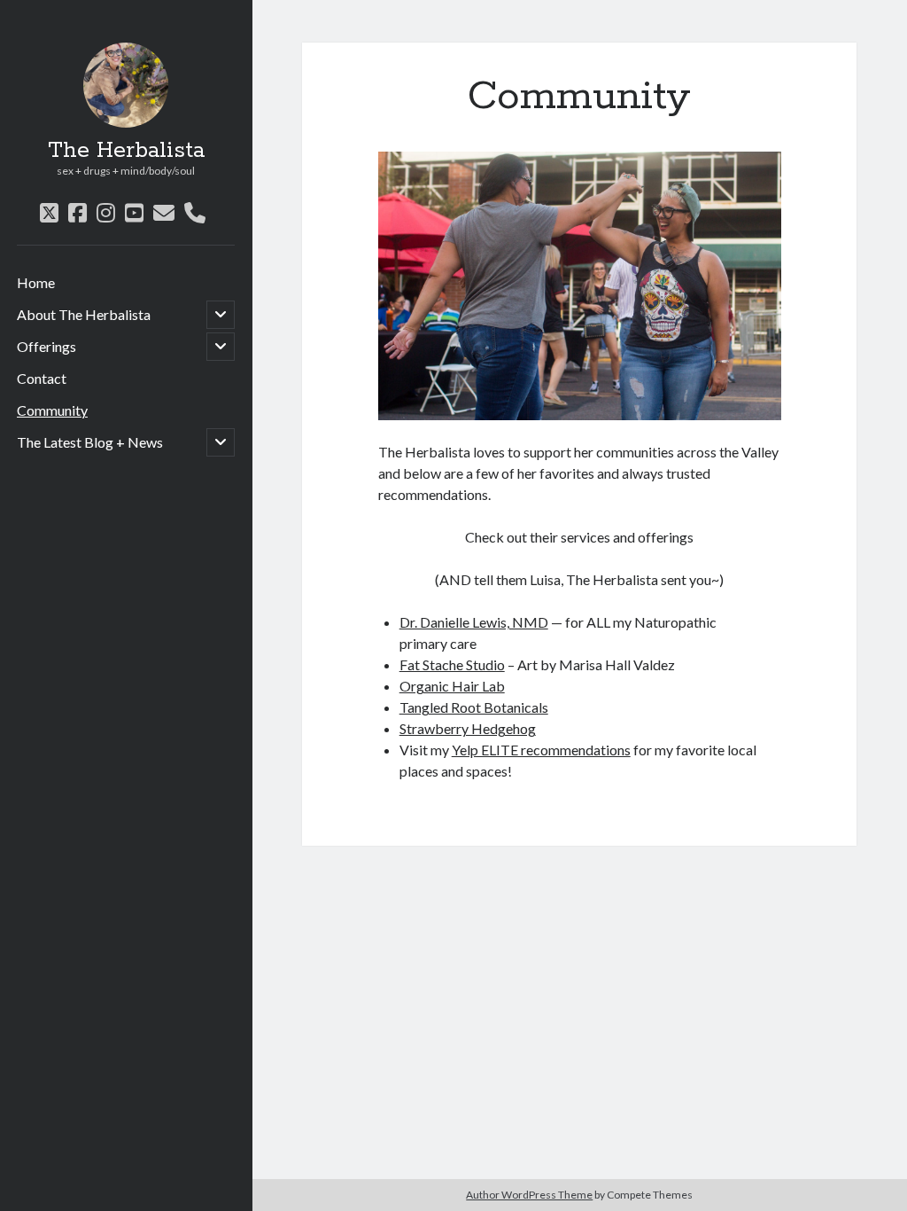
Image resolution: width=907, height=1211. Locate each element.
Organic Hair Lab (452, 685)
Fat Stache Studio (452, 664)
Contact (41, 378)
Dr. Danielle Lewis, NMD (473, 621)
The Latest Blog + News (90, 442)
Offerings (46, 346)
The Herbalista (126, 151)
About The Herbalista (84, 314)
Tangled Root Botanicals (473, 707)
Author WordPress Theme (529, 1194)
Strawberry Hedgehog (467, 728)
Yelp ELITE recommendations (541, 749)
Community (52, 410)
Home (36, 282)
